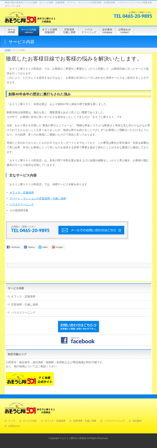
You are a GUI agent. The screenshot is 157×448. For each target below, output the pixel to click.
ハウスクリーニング (22, 204)
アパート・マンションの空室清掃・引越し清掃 (38, 198)
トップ (11, 421)
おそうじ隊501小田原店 (74, 438)
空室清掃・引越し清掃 (24, 304)
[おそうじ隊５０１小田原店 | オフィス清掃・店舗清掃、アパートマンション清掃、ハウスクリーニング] (30, 18)
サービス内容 (16, 288)
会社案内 (137, 421)
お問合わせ (14, 426)
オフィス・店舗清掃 (22, 192)
